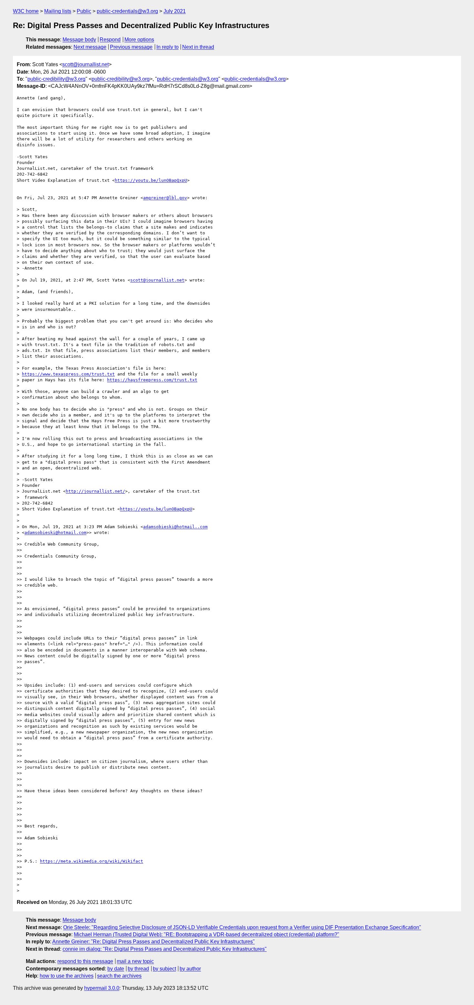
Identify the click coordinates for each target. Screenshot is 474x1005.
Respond (110, 39)
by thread (138, 968)
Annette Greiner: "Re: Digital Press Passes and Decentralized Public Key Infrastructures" (153, 941)
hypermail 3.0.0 (101, 988)
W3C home (26, 11)
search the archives (119, 976)
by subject (164, 968)
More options (139, 39)
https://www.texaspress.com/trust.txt (68, 374)
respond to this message (85, 961)
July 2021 (174, 11)
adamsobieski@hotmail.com (55, 532)
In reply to (167, 47)
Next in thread (198, 47)
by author (190, 968)
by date (115, 968)
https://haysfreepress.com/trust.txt (152, 379)
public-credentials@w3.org (127, 11)
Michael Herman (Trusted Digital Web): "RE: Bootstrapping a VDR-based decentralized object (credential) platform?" (206, 934)
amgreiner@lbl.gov (165, 197)
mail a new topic (135, 961)
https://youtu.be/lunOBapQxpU (151, 180)
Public (84, 11)
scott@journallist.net (85, 64)
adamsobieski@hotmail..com (175, 526)
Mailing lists (57, 11)
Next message (90, 47)
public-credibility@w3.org (56, 79)
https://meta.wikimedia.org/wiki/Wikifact (91, 861)
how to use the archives (67, 976)
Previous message (131, 47)
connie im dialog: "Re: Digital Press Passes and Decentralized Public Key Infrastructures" (165, 949)
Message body (79, 39)
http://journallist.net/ (95, 491)
